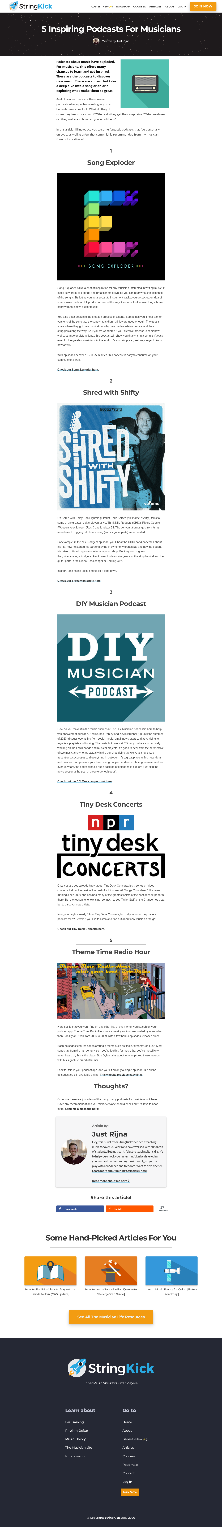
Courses (128, 1456)
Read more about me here (110, 1181)
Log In (127, 1482)
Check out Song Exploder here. (78, 369)
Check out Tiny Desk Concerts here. (81, 928)
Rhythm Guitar (76, 1431)
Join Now (129, 1492)
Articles (128, 1448)
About (127, 1431)
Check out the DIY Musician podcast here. (84, 781)
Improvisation (76, 1456)
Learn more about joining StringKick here (119, 1171)
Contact (128, 1473)
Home (127, 1422)
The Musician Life (78, 1448)
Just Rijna (123, 41)
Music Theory (75, 1439)
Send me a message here (81, 1108)
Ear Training (74, 1422)
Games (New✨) (134, 1439)
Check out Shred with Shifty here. (79, 580)
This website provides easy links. (121, 1074)
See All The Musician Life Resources (111, 1317)
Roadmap (130, 1465)
